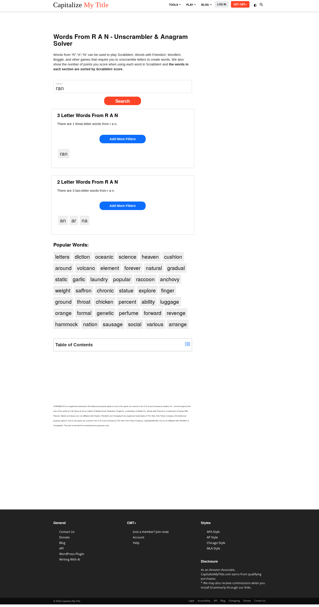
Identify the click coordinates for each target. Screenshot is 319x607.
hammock (66, 324)
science (127, 256)
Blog (62, 543)
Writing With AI (69, 559)
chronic (105, 290)
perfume (128, 312)
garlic (79, 279)
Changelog (234, 600)
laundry (99, 279)
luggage (169, 301)
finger (167, 290)
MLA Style (213, 548)
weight (62, 290)
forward (152, 312)
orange (63, 312)
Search (122, 101)
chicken (104, 301)
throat (83, 301)
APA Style (213, 532)
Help (136, 543)
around (63, 267)
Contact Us (67, 532)
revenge (176, 312)
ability (148, 301)
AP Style (212, 537)
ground (63, 301)
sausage (113, 324)
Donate (64, 537)
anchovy (169, 279)
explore (147, 290)
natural (154, 267)
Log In (221, 4)
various (155, 324)
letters (62, 256)
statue (126, 290)
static (61, 279)
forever (132, 267)
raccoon (145, 279)
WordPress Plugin (71, 554)
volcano (86, 267)
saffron (84, 290)
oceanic (104, 256)
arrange (178, 324)
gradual (176, 267)
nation (90, 324)
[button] (256, 5)
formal (84, 312)
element (109, 267)
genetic (105, 312)
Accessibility (204, 600)
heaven (150, 256)
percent (127, 301)
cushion (173, 256)
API (61, 548)
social (134, 324)
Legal (191, 600)
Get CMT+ (240, 4)
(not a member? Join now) (151, 532)
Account (138, 537)
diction (82, 256)
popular (122, 279)
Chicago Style (216, 543)
